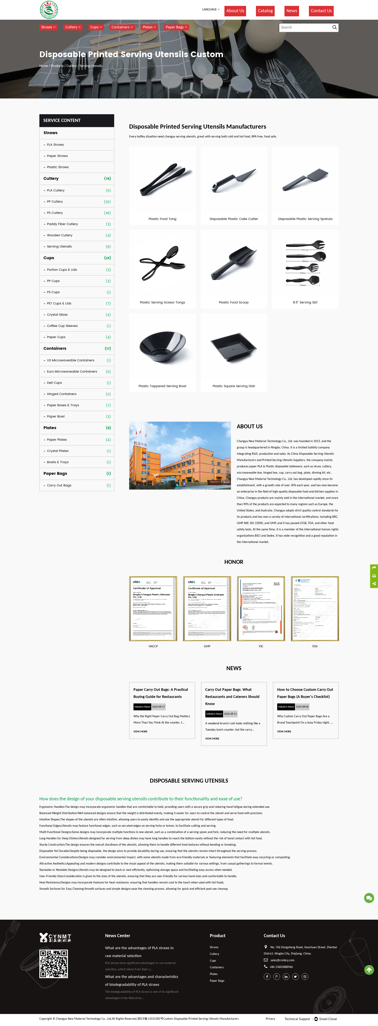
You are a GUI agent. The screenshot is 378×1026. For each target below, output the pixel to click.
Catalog (265, 11)
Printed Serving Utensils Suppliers (283, 460)
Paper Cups (56, 337)
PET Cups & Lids (59, 303)
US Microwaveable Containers (70, 360)
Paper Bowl (56, 416)
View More (140, 731)
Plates (148, 27)
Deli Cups (54, 382)
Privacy (270, 1018)
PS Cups (53, 292)
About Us (235, 11)
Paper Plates (57, 439)
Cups (94, 27)
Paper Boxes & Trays (63, 405)
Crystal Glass (57, 314)
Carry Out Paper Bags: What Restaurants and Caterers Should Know (232, 697)
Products (57, 66)
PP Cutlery (55, 201)
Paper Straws (57, 156)
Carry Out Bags (59, 485)
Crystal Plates (58, 451)
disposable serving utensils (121, 799)
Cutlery (71, 27)
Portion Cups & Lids (62, 269)
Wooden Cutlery (59, 235)
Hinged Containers (61, 394)
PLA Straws (55, 144)
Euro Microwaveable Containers (72, 371)
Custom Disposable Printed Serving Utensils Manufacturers (201, 1018)
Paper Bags (175, 27)
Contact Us (321, 11)
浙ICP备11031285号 (150, 1018)
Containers (121, 27)
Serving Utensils (59, 246)
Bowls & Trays (58, 462)
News (291, 11)
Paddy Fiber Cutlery (62, 224)
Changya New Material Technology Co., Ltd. (84, 1018)
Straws (47, 27)
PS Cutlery (55, 212)
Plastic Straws (58, 167)
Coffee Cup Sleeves (62, 325)
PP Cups (53, 281)
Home (43, 66)
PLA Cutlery (56, 190)
